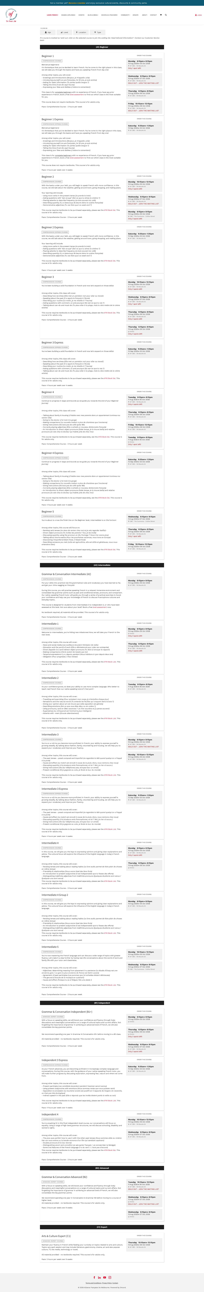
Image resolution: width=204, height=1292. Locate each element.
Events (81, 15)
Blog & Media (93, 15)
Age (49, 32)
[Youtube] (104, 1277)
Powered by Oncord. (118, 1287)
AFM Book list (109, 210)
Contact (153, 15)
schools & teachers (109, 15)
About (144, 15)
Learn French (52, 15)
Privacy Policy (107, 1283)
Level (65, 32)
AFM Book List (110, 662)
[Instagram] (109, 1277)
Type (99, 32)
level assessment (77, 95)
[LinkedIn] (99, 1277)
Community (125, 15)
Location (82, 32)
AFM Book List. (109, 985)
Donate (135, 15)
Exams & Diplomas (68, 15)
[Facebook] (94, 1277)
